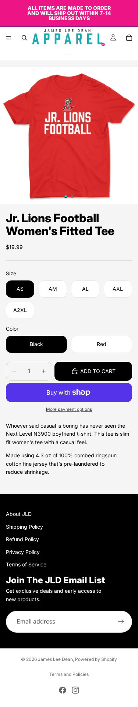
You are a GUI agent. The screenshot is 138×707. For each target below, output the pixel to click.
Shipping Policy (24, 526)
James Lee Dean (55, 659)
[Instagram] (75, 690)
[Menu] (8, 37)
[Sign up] (121, 621)
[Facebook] (62, 690)
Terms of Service (26, 564)
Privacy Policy (23, 551)
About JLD (19, 514)
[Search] (24, 38)
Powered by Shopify (96, 659)
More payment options (69, 409)
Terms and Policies (69, 674)
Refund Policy (22, 539)
